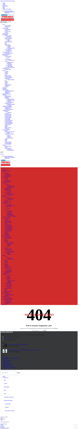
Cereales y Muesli (8, 35)
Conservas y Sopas (8, 37)
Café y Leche (5, 55)
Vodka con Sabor (8, 84)
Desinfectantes (7, 91)
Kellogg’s (9, 287)
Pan (5, 42)
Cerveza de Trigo (8, 115)
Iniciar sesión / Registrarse (9, 410)
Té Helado (9, 105)
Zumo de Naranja (10, 150)
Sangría (8, 132)
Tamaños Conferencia (9, 109)
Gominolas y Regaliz (11, 47)
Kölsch (6, 125)
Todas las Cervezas (6, 110)
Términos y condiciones (7, 360)
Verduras (9, 40)
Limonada (7, 97)
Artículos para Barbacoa (9, 90)
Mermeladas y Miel (8, 41)
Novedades (5, 88)
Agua (4, 24)
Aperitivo (6, 71)
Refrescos (4, 94)
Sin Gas (6, 32)
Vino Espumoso (10, 137)
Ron (6, 80)
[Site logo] (7, 20)
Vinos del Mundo (8, 142)
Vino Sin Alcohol (8, 141)
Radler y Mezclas (8, 127)
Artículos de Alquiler (9, 298)
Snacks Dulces (7, 44)
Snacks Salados (8, 49)
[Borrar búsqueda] (42, 330)
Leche (6, 61)
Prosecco (9, 136)
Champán (9, 135)
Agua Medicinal (8, 29)
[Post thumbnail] (5, 346)
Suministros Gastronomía (7, 106)
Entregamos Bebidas (7, 369)
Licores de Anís (8, 75)
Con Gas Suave (8, 31)
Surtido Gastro (7, 108)
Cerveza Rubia (7, 119)
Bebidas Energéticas (6, 54)
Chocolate (9, 45)
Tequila (6, 81)
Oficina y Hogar (6, 89)
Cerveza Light (7, 118)
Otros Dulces (9, 48)
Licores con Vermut (10, 79)
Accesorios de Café (10, 60)
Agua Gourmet (5, 33)
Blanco (6, 130)
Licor (6, 74)
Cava (8, 134)
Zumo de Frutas (8, 148)
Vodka (6, 83)
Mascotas (4, 87)
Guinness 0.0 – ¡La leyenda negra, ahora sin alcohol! (17, 344)
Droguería (7, 92)
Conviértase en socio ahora (7, 365)
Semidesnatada (10, 66)
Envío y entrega (5, 359)
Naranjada (9, 101)
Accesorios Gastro (8, 107)
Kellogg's (9, 36)
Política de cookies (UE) (7, 363)
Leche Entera (9, 64)
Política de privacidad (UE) (8, 364)
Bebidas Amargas (8, 189)
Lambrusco (9, 254)
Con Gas (6, 27)
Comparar (7, 407)
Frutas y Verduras (8, 38)
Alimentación (5, 34)
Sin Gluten (7, 128)
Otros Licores (7, 78)
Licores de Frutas (8, 76)
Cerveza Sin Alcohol (9, 120)
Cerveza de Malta (8, 114)
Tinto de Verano (8, 103)
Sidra (6, 139)
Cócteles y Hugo (8, 69)
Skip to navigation (3, 0)
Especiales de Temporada (9, 131)
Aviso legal (5, 356)
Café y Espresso (8, 59)
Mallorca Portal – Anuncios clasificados (10, 367)
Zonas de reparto (6, 362)
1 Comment (16, 346)
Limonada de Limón (11, 100)
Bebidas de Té (7, 96)
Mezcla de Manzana (11, 104)
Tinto (6, 140)
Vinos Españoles (8, 143)
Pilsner (6, 126)
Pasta (6, 43)
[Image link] (6, 332)
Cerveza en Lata (8, 116)
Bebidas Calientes (8, 56)
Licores (4, 70)
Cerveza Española (8, 117)
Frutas (8, 39)
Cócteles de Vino (6, 68)
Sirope (6, 147)
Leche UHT (9, 65)
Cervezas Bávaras (8, 121)
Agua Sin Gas (7, 26)
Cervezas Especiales (8, 123)
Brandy (6, 72)
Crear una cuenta (3, 423)
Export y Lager (8, 124)
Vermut (6, 82)
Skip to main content (11, 0)
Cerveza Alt (7, 113)
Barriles (6, 111)
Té (7, 58)
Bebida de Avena (10, 62)
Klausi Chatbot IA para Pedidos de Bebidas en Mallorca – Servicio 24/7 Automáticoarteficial (24, 349)
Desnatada (9, 63)
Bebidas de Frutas (8, 146)
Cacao (8, 57)
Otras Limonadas (10, 102)
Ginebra (6, 73)
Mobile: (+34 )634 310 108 (8, 338)
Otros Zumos (9, 149)
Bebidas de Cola (8, 95)
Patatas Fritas (9, 50)
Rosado (6, 138)
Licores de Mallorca (8, 77)
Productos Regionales (7, 93)
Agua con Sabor (8, 25)
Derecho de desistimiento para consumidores (11, 358)
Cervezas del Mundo (9, 122)
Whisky (6, 86)
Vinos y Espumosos (6, 129)
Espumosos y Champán (9, 133)
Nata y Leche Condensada (10, 67)
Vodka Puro (7, 85)
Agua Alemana (5, 28)
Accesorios (9, 112)
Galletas (8, 46)
